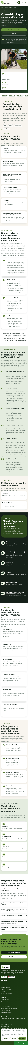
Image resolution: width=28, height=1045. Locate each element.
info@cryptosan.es (5, 1026)
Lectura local (12, 95)
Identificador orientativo (7, 993)
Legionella (3, 991)
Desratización (6, 128)
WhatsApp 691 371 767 (6, 1024)
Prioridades (20, 95)
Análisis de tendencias (15, 956)
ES (18, 2)
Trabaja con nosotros (6, 1012)
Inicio (2, 7)
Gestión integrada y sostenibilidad (9, 1008)
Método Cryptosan (5, 1004)
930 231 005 (14, 34)
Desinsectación (18, 125)
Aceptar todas (22, 1038)
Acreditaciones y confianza (7, 1001)
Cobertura (4, 95)
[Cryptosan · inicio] (9, 3)
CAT (22, 2)
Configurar (14, 1038)
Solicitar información (14, 29)
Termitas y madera (5, 987)
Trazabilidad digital (5, 1006)
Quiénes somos (5, 999)
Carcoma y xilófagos (6, 989)
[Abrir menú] (25, 2)
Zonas (6, 7)
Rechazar (6, 1038)
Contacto (10, 125)
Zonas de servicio (5, 1010)
